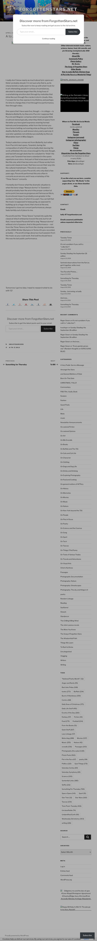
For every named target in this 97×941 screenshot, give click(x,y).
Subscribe (72, 32)
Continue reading (48, 39)
